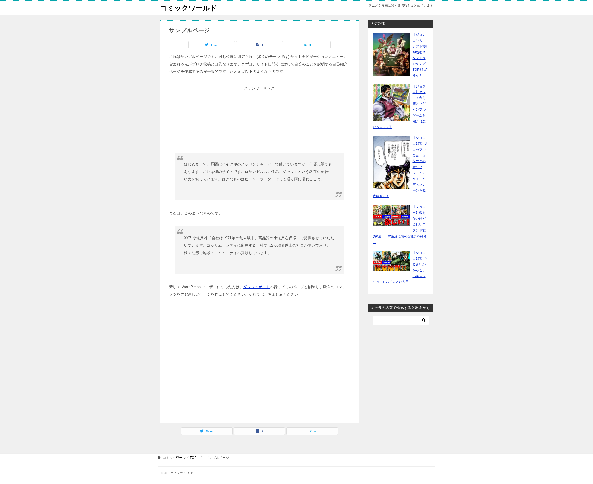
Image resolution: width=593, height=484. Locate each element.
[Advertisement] (259, 121)
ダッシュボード (256, 287)
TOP (179, 457)
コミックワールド (188, 8)
